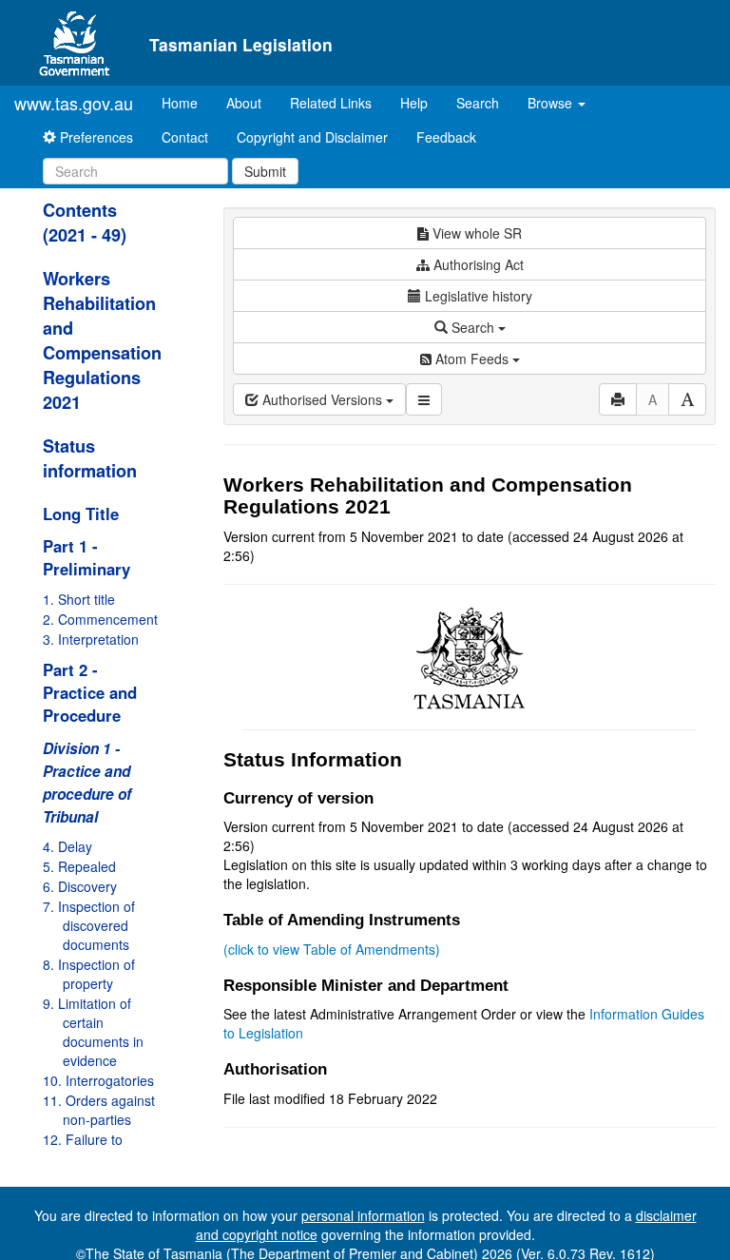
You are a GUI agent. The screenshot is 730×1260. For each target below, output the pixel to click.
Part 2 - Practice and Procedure (90, 692)
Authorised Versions (322, 399)
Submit (265, 171)
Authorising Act (477, 264)
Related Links (331, 102)
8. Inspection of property (89, 974)
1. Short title (79, 599)
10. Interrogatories (98, 1080)
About (243, 102)
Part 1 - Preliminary (86, 557)
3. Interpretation (91, 639)
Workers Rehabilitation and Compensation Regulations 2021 (102, 340)
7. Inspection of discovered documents (89, 925)
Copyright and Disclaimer (312, 136)
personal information (363, 1215)
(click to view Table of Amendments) (331, 949)
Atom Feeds (472, 358)
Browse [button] (552, 102)
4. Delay (67, 846)
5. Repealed (79, 866)
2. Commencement (100, 619)
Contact (185, 136)
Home (187, 102)
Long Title (81, 513)
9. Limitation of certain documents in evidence (93, 1032)
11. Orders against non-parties (99, 1110)
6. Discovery (80, 886)
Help (414, 102)
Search (477, 102)
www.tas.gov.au (73, 102)
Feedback (446, 136)
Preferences (94, 136)
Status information (90, 458)
